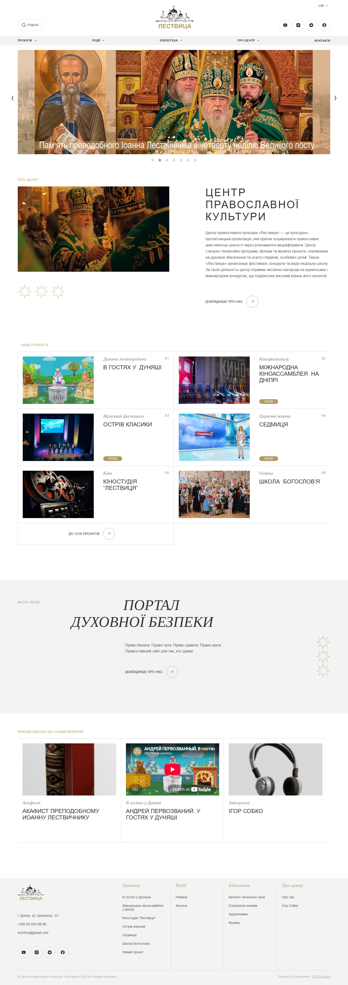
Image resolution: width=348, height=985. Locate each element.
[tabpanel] (174, 102)
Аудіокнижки (238, 914)
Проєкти (131, 885)
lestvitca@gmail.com (33, 933)
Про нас (288, 897)
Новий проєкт (132, 952)
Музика (234, 923)
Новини (181, 897)
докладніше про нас (224, 301)
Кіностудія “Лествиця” (139, 918)
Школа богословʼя (136, 943)
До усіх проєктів (84, 534)
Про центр (292, 885)
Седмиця (129, 935)
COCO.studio (321, 976)
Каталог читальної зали (247, 897)
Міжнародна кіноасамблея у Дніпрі (142, 907)
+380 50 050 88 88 (32, 924)
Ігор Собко (290, 906)
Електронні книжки (243, 906)
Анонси (181, 906)
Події (181, 885)
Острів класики (133, 926)
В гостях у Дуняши (136, 897)
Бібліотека (239, 885)
